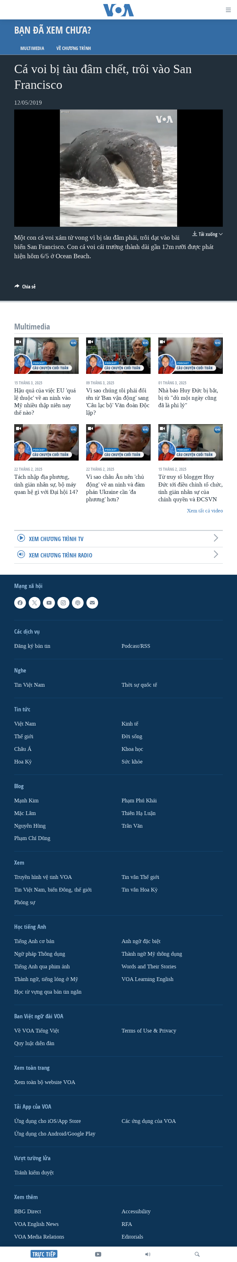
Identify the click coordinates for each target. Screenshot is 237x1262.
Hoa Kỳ (23, 761)
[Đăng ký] (92, 603)
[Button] (25, 288)
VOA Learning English (147, 979)
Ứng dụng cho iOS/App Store (47, 1121)
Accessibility (136, 1211)
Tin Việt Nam (29, 685)
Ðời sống (132, 736)
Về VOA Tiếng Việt (36, 1030)
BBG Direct (27, 1211)
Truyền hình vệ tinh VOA (43, 877)
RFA (127, 1224)
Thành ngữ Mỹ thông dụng (152, 954)
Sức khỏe (132, 761)
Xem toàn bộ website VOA (44, 1082)
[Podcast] (78, 603)
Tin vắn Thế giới (140, 877)
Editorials (132, 1236)
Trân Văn (132, 826)
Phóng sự (24, 902)
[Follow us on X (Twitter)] (34, 603)
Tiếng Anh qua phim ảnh (42, 966)
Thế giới (23, 736)
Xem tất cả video (205, 510)
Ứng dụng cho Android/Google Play (54, 1133)
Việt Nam (25, 723)
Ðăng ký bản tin (32, 646)
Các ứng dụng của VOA (149, 1121)
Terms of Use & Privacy (149, 1030)
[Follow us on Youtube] (49, 603)
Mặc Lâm (25, 813)
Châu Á (22, 749)
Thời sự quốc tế (139, 685)
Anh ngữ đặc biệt (141, 941)
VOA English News (36, 1224)
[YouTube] (98, 1254)
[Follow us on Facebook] (20, 603)
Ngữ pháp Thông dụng (39, 954)
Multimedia (32, 48)
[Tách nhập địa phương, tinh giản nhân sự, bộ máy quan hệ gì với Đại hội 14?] (46, 442)
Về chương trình (73, 48)
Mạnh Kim (26, 800)
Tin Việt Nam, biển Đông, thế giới (53, 889)
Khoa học (132, 749)
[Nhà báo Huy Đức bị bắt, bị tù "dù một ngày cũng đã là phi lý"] (190, 355)
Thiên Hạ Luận (139, 813)
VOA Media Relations (39, 1236)
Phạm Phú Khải (139, 800)
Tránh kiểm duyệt (34, 1172)
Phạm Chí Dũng (32, 838)
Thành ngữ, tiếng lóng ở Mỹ (46, 979)
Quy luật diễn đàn (34, 1043)
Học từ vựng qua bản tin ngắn (47, 991)
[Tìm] (197, 1254)
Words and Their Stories (149, 966)
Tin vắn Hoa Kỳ (140, 889)
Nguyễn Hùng (30, 826)
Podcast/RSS (136, 646)
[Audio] (148, 1254)
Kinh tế (130, 723)
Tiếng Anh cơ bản (34, 941)
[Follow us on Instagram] (63, 603)
